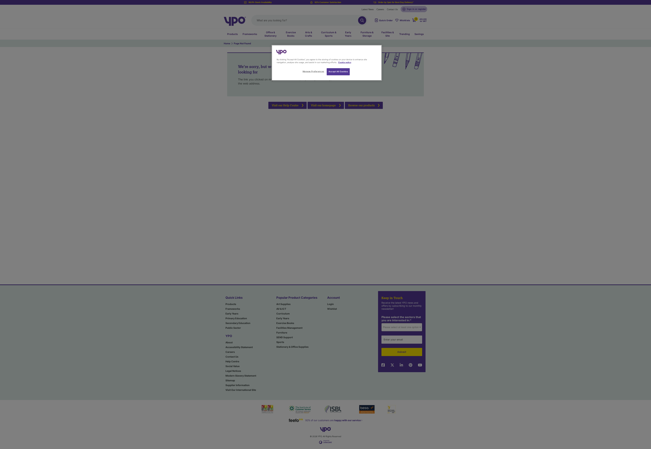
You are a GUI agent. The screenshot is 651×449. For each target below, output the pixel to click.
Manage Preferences (313, 71)
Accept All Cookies (338, 71)
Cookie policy (344, 62)
